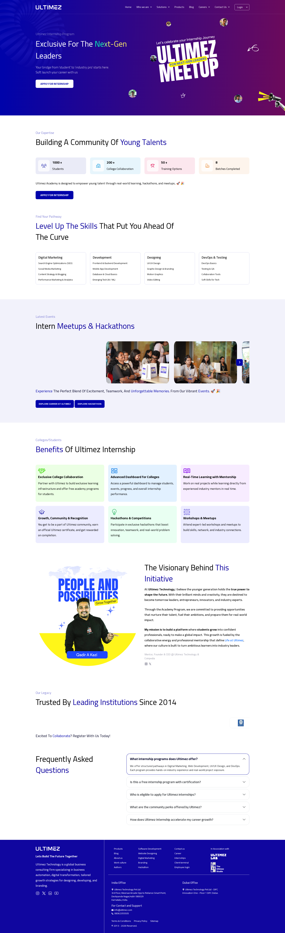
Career (177, 853)
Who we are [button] (142, 7)
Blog (191, 7)
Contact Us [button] (221, 7)
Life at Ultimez (234, 640)
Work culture (120, 862)
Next (239, 362)
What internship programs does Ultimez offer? (164, 759)
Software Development (149, 849)
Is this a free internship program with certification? (165, 782)
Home (128, 7)
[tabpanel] (61, 165)
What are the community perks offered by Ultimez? (166, 807)
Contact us (179, 849)
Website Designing (147, 853)
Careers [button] (203, 7)
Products (179, 7)
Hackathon (143, 867)
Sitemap (154, 921)
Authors (118, 867)
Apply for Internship (54, 83)
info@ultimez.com (123, 910)
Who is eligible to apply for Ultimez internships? (163, 794)
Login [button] (240, 7)
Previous (33, 723)
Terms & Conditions (121, 921)
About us (118, 858)
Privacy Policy (140, 921)
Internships (180, 858)
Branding (142, 862)
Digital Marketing (146, 858)
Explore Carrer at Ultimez (55, 404)
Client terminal (181, 862)
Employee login (182, 867)
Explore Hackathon (89, 404)
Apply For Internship (54, 195)
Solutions (162, 7)
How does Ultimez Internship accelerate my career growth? (171, 819)
